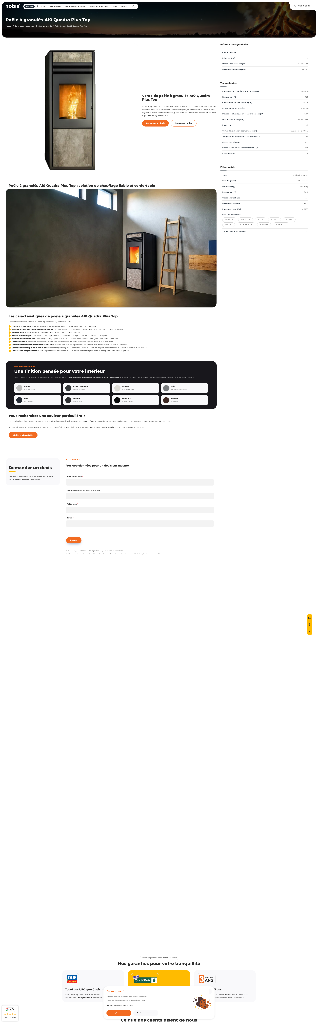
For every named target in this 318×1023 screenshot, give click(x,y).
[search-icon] (134, 6)
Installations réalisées (98, 6)
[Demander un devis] (309, 618)
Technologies (55, 6)
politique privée (92, 551)
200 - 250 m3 (302, 181)
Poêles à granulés (44, 26)
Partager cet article (183, 123)
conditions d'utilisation (115, 551)
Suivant (73, 540)
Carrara (230, 219)
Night (275, 219)
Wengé (265, 224)
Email (70, 518)
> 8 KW (305, 209)
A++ (306, 198)
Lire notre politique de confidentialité (119, 1005)
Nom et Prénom (75, 476)
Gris (261, 219)
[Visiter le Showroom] (309, 624)
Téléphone (72, 504)
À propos (41, 6)
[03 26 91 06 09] (309, 631)
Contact (124, 6)
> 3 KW (305, 203)
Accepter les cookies (118, 1013)
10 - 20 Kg (304, 186)
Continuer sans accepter (146, 1013)
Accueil (29, 6)
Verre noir (282, 224)
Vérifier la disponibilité (23, 435)
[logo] (13, 5)
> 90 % (305, 192)
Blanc (290, 219)
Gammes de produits (75, 6)
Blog (115, 6)
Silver (229, 224)
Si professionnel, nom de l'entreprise (83, 490)
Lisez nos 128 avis (10, 1017)
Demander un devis (155, 123)
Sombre (246, 219)
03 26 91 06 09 (304, 6)
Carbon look (247, 224)
